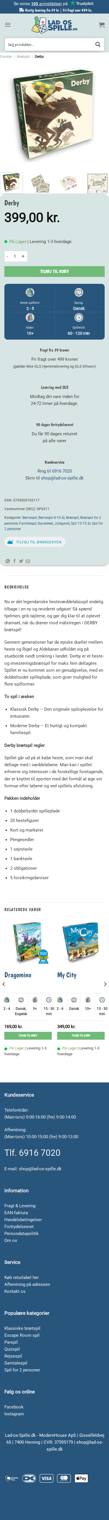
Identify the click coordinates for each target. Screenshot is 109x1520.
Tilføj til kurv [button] (28, 1035)
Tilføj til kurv (54, 271)
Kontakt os (15, 1291)
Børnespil (29, 518)
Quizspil (12, 1349)
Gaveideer (45, 523)
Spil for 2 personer (22, 1370)
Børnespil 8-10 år (51, 518)
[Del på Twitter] (21, 561)
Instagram (14, 1414)
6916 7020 (62, 471)
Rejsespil (13, 1356)
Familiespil (27, 523)
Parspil (11, 1342)
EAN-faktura (16, 1212)
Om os (10, 1240)
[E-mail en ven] (28, 561)
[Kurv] (102, 24)
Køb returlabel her (21, 1277)
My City (66, 974)
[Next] (99, 114)
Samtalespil (15, 1363)
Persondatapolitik (21, 1233)
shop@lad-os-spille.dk (62, 478)
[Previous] (9, 114)
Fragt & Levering (19, 1205)
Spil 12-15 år (80, 523)
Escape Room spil (22, 1335)
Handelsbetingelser (23, 1219)
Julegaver (61, 523)
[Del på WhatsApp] (8, 561)
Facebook (14, 1407)
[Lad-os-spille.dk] (55, 25)
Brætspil (23, 57)
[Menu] (7, 25)
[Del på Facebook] (14, 561)
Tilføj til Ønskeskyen (38, 542)
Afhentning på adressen (27, 1284)
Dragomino (17, 974)
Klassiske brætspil (22, 1328)
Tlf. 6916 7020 (32, 1153)
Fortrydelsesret (19, 1226)
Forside (6, 57)
